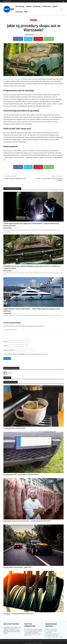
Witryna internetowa (8, 350)
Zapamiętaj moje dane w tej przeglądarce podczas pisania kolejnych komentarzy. (26, 354)
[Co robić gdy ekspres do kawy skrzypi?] (33, 406)
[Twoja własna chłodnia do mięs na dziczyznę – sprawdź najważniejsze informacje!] (33, 498)
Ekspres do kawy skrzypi (51, 629)
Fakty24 (40, 642)
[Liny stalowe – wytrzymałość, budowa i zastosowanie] (33, 591)
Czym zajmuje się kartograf (51, 635)
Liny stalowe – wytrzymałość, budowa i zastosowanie (18, 613)
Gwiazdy (55, 6)
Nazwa (5, 341)
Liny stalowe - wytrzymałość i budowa (54, 636)
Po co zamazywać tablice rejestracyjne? (51, 631)
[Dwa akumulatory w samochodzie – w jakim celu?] (33, 545)
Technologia (46, 6)
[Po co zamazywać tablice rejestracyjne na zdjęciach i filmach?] (33, 452)
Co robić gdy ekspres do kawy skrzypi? (14, 428)
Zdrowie (28, 6)
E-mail (5, 346)
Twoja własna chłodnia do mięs (52, 633)
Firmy (26, 12)
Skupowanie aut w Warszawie (12, 79)
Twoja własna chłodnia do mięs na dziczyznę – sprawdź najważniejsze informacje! (27, 521)
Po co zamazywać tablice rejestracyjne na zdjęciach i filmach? (21, 474)
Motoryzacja (19, 6)
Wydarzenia (37, 6)
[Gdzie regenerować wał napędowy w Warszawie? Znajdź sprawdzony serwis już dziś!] (33, 206)
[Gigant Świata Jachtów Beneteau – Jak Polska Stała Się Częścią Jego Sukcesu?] (33, 292)
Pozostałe (19, 12)
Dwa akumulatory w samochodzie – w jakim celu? (17, 567)
